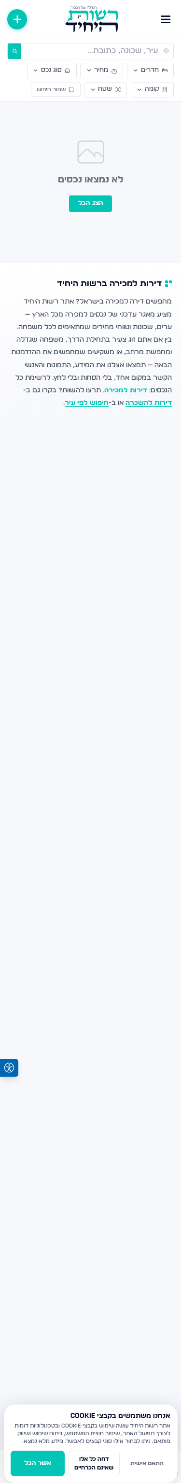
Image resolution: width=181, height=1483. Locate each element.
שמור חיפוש (51, 89)
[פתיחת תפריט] (166, 19)
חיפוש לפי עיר (87, 403)
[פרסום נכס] (17, 19)
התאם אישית (147, 1463)
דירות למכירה (125, 390)
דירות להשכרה (148, 403)
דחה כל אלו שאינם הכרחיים (93, 1463)
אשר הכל (37, 1463)
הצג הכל (90, 203)
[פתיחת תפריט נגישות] (9, 1068)
